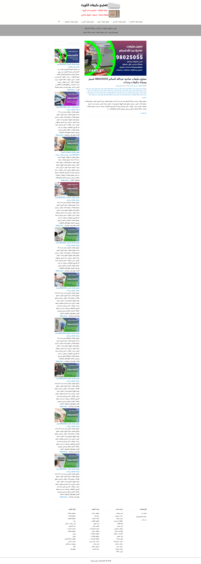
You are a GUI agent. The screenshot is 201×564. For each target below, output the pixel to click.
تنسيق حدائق (95, 546)
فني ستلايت (119, 513)
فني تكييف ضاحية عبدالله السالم (113, 94)
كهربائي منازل (119, 531)
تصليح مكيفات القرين (88, 22)
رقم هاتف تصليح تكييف (138, 90)
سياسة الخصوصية (141, 516)
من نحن (144, 519)
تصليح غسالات (71, 513)
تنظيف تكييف (94, 88)
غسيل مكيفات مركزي (95, 90)
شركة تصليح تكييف (118, 90)
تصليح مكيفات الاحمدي (119, 22)
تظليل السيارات (94, 539)
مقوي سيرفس (118, 528)
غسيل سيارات (71, 528)
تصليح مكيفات (71, 531)
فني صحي (120, 526)
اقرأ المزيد (143, 113)
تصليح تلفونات (71, 518)
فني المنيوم (72, 526)
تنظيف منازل (95, 513)
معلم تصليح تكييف (102, 94)
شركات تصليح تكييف (127, 90)
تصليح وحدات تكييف (102, 88)
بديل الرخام (96, 549)
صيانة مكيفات (118, 85)
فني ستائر (96, 544)
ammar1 (140, 85)
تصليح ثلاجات (72, 516)
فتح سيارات (119, 539)
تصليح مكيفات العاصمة (136, 22)
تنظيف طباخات (95, 533)
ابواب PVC (119, 551)
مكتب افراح (95, 518)
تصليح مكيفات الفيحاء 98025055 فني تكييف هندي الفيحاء (68, 65)
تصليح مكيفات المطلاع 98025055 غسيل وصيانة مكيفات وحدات (67, 334)
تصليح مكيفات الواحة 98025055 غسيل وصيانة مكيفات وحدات (67, 379)
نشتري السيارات (94, 528)
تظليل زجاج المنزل (70, 539)
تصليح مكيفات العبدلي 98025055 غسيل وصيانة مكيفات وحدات (67, 244)
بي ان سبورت (119, 516)
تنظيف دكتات (95, 531)
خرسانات (96, 516)
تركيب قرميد (72, 541)
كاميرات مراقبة (118, 533)
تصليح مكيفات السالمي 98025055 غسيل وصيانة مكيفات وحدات (67, 199)
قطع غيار (73, 549)
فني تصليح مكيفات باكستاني (133, 92)
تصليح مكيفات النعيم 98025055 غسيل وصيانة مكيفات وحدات (67, 425)
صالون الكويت (95, 521)
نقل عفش (120, 536)
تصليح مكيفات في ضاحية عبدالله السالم (116, 88)
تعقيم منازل (95, 526)
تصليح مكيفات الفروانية (71, 22)
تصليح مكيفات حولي (103, 22)
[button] (128, 21)
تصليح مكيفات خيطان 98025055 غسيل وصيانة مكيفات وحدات (67, 108)
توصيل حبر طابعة (71, 544)
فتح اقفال (120, 523)
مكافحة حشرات (118, 521)
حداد (74, 521)
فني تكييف (96, 523)
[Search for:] (67, 43)
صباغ (74, 536)
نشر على (132, 85)
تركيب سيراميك (118, 541)
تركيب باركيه (119, 544)
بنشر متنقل (119, 518)
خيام (74, 546)
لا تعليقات (144, 97)
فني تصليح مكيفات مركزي (102, 92)
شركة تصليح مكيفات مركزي (106, 90)
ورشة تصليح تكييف (92, 94)
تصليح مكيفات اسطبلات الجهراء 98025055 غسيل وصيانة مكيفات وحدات (67, 153)
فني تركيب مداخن (70, 523)
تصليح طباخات (95, 536)
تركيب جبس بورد (94, 541)
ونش (74, 533)
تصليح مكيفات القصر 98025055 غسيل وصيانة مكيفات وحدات (67, 470)
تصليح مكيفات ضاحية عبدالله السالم (134, 88)
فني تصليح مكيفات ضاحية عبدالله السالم (117, 92)
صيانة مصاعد (119, 549)
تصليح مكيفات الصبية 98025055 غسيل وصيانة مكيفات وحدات (67, 289)
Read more (71, 89)
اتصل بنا (144, 513)
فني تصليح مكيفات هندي (127, 94)
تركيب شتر (119, 546)
